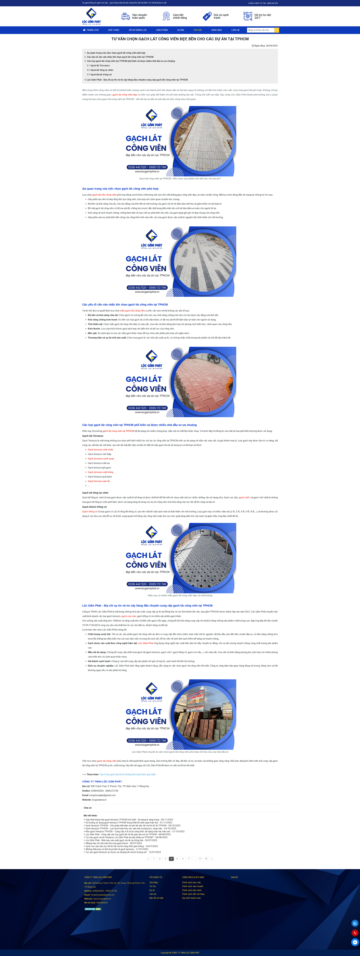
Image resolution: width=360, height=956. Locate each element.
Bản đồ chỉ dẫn (156, 898)
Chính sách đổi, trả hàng (193, 894)
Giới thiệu (113, 30)
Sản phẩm (162, 30)
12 (206, 859)
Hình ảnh (216, 30)
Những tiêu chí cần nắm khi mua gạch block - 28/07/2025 (113, 843)
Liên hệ (235, 30)
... (194, 859)
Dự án (180, 30)
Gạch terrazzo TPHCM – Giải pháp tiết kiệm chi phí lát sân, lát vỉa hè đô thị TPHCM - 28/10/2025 (132, 825)
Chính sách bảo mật (191, 882)
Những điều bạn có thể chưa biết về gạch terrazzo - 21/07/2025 (116, 849)
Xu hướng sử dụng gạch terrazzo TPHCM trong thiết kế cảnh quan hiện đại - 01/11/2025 (128, 822)
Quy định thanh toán (191, 898)
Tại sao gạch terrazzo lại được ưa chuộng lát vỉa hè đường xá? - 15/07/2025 (123, 852)
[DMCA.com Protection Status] (93, 909)
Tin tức (198, 30)
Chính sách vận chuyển (192, 886)
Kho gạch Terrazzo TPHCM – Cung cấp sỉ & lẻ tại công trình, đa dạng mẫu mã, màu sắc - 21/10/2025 (134, 831)
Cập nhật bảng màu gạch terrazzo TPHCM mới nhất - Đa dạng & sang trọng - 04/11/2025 (129, 819)
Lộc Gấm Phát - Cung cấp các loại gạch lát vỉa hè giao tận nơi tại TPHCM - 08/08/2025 (128, 834)
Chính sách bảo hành (192, 890)
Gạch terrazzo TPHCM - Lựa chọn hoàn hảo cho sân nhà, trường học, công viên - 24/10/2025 (130, 828)
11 (200, 859)
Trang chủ (92, 30)
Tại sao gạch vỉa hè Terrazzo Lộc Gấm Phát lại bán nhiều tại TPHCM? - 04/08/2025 (126, 837)
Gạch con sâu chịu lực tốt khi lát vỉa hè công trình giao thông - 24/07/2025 (121, 846)
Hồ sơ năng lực (138, 30)
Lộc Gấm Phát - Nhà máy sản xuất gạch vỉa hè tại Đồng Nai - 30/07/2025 (121, 840)
